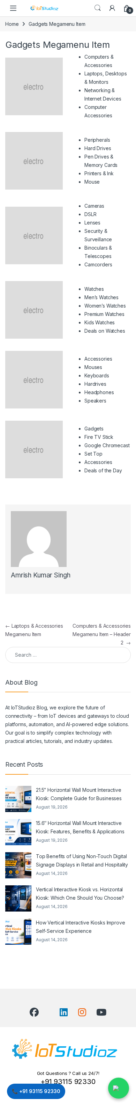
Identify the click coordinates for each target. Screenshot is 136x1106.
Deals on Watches (104, 331)
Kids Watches (99, 322)
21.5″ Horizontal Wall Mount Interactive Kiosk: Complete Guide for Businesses (79, 794)
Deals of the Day (103, 470)
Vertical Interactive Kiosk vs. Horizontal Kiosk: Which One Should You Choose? (80, 893)
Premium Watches (104, 314)
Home (11, 24)
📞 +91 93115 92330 (36, 1091)
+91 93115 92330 (68, 1081)
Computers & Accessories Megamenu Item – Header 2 (102, 634)
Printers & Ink (99, 173)
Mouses (93, 367)
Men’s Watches (101, 297)
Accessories (98, 462)
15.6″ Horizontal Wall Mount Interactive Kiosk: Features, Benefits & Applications (80, 827)
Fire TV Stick (98, 437)
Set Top (93, 454)
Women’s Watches (105, 306)
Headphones (99, 392)
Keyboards (96, 375)
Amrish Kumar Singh (40, 575)
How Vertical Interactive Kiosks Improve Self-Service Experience (80, 927)
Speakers (95, 401)
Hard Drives (97, 148)
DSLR (90, 214)
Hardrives (95, 384)
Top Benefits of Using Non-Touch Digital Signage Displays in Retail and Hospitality (82, 860)
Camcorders (98, 264)
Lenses (92, 223)
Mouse (92, 182)
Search (97, 8)
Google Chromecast (107, 445)
